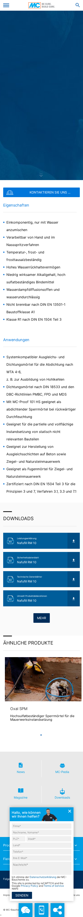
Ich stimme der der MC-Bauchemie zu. (39, 878)
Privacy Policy (29, 885)
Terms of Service (54, 885)
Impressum (9, 895)
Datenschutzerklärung (43, 877)
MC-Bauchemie (41, 5)
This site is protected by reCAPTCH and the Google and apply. (38, 886)
